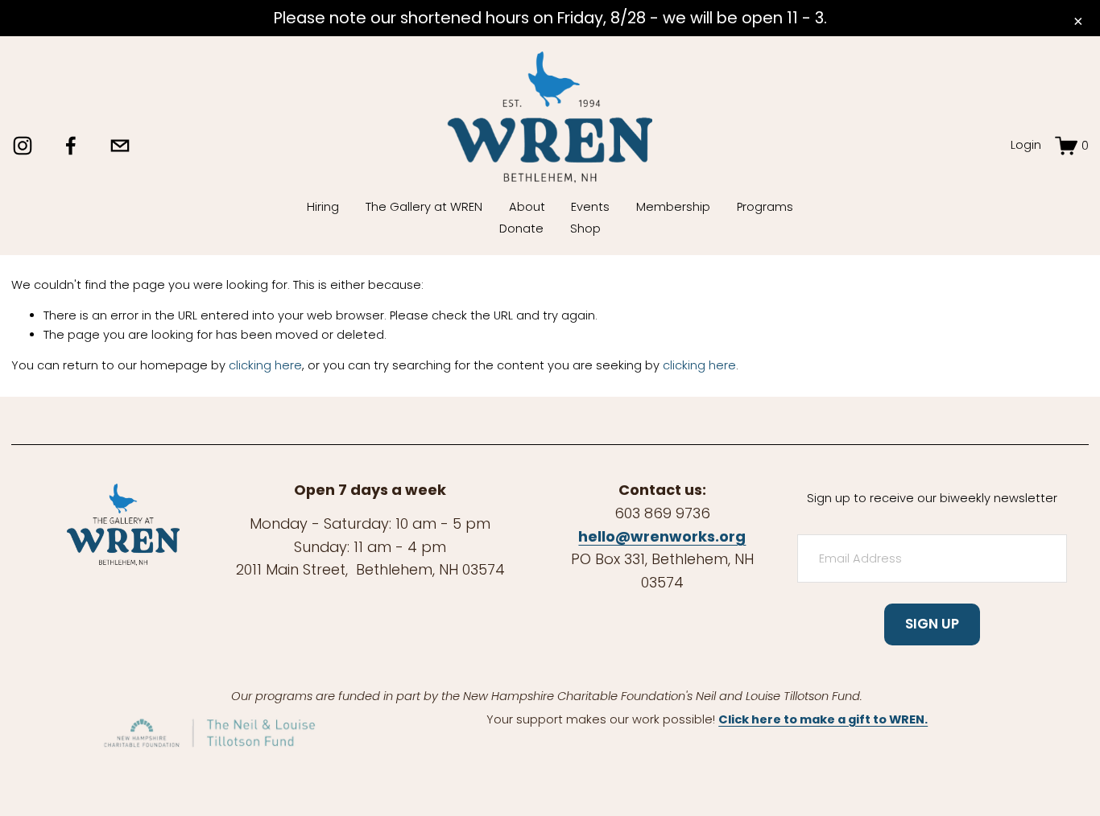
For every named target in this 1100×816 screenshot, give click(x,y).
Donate (521, 228)
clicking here (265, 365)
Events (590, 207)
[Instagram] (22, 145)
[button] (1078, 21)
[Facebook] (71, 145)
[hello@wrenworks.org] (120, 145)
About (527, 207)
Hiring (323, 207)
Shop (585, 228)
